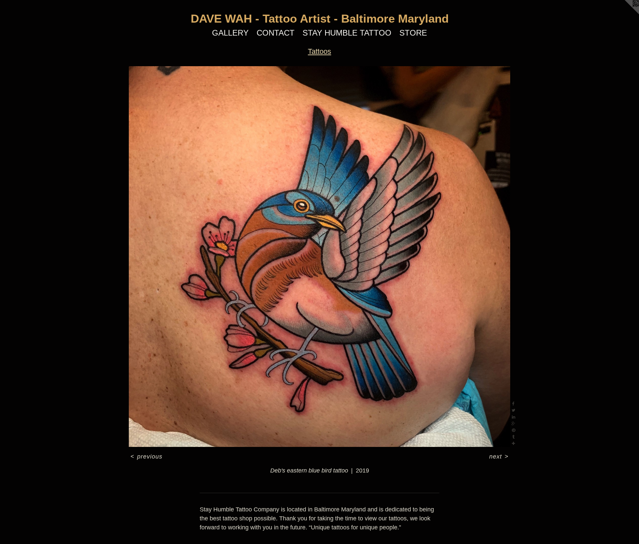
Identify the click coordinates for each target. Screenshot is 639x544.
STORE (413, 32)
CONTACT (276, 32)
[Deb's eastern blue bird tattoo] (319, 256)
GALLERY (230, 32)
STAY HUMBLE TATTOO (347, 32)
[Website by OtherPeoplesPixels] (625, 13)
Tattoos (319, 51)
